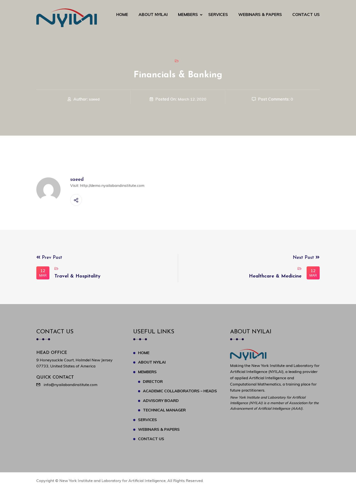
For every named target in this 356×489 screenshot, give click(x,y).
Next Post (304, 257)
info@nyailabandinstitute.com (70, 384)
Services (218, 14)
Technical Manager (164, 410)
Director (153, 381)
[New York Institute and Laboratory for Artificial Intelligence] (66, 17)
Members (188, 14)
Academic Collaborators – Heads (180, 390)
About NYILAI (153, 14)
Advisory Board (161, 400)
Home (122, 14)
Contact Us (306, 14)
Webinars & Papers (260, 14)
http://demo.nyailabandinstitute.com (112, 185)
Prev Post (51, 257)
